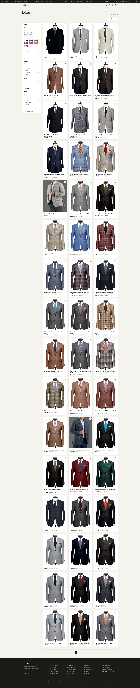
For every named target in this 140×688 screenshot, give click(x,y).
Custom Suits (53, 669)
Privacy (106, 686)
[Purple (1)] (32, 43)
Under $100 (26, 32)
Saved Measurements (107, 669)
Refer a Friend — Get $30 (108, 671)
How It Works (79, 5)
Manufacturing (87, 667)
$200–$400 (26, 34)
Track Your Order (106, 667)
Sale (73, 5)
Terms (110, 686)
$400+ (31, 34)
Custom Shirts (53, 667)
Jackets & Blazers (53, 5)
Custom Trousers (54, 665)
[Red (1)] (27, 43)
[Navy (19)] (32, 41)
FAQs (68, 675)
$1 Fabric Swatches (71, 673)
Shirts (33, 5)
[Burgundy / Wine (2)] (27, 46)
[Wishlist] (112, 5)
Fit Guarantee (87, 669)
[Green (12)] (25, 43)
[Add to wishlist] (65, 24)
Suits (45, 5)
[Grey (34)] (30, 41)
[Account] (109, 5)
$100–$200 (32, 32)
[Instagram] (25, 673)
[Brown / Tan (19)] (37, 41)
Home (23, 9)
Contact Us (87, 673)
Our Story (86, 665)
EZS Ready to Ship (54, 673)
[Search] (106, 5)
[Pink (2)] (30, 43)
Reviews (86, 671)
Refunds (114, 686)
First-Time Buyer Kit (71, 669)
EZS (65, 5)
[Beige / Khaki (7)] (25, 46)
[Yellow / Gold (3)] (35, 43)
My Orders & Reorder (106, 665)
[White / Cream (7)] (25, 41)
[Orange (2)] (37, 43)
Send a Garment (71, 671)
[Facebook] (28, 673)
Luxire (26, 5)
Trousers (39, 5)
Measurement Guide (71, 667)
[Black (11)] (27, 41)
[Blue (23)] (35, 41)
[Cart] (115, 5)
